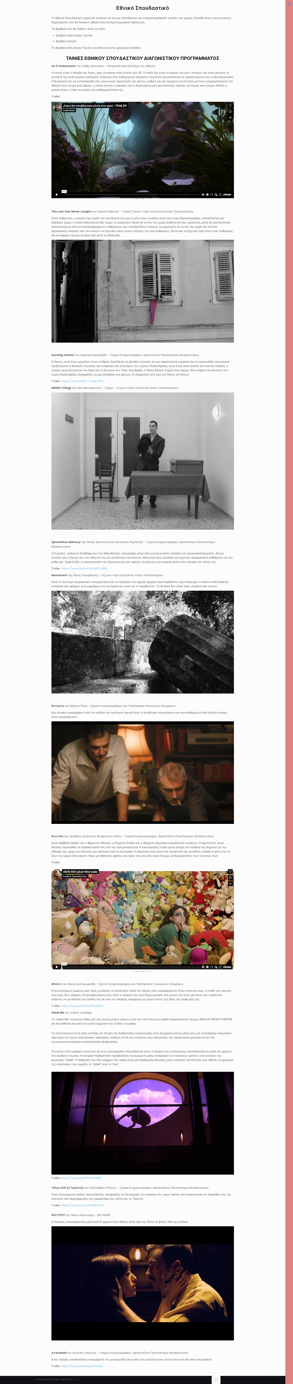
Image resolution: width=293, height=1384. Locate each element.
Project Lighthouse (63, 1379)
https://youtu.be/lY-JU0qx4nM (82, 381)
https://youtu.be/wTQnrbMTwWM (84, 568)
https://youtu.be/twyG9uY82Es (82, 1006)
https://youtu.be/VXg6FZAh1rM (82, 1366)
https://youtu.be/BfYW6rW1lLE (81, 1178)
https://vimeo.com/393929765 (82, 1205)
